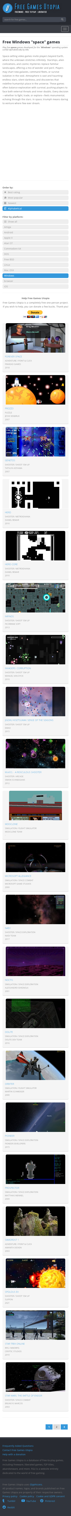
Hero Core (11, 564)
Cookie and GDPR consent (50, 1496)
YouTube (31, 1501)
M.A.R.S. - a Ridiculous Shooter (23, 772)
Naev (8, 928)
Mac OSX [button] (9, 270)
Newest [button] (11, 203)
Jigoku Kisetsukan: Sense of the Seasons (29, 720)
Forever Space (13, 356)
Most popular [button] (15, 197)
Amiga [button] (7, 227)
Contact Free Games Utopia (17, 1450)
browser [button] (8, 281)
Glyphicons (36, 1484)
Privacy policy (9, 1496)
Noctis (9, 979)
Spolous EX (12, 1291)
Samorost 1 (12, 1239)
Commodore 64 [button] (12, 248)
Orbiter (9, 1083)
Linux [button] (7, 264)
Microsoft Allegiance (18, 876)
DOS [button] (6, 254)
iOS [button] (6, 286)
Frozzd (9, 408)
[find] (62, 19)
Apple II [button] (8, 237)
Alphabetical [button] (14, 208)
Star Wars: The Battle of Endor (23, 1395)
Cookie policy (27, 1496)
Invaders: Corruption (18, 668)
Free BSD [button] (9, 259)
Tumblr (11, 1501)
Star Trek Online (15, 1343)
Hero (8, 512)
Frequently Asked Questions (18, 1445)
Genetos (10, 460)
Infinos (9, 616)
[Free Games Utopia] (35, 8)
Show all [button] (12, 221)
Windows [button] (9, 275)
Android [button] (8, 232)
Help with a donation (14, 1454)
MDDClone (11, 824)
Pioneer (9, 1135)
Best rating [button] (13, 192)
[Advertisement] (35, 142)
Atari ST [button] (8, 243)
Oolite (9, 1032)
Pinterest (50, 1501)
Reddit (11, 1507)
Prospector (12, 1187)
